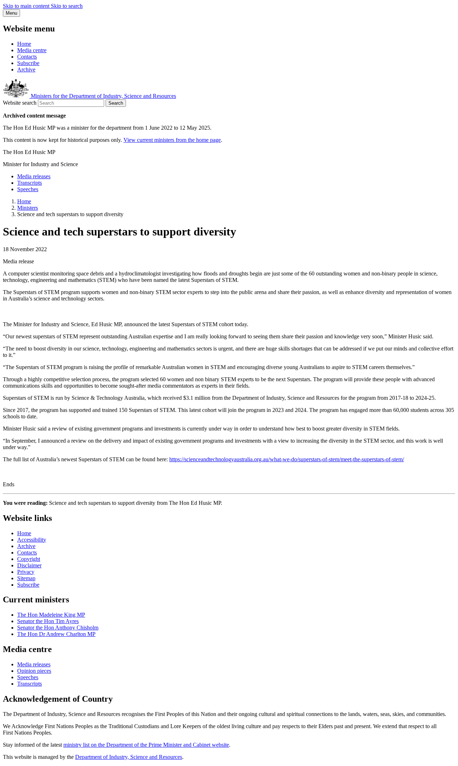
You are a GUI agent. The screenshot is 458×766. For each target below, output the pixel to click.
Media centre (32, 50)
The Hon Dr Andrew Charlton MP (56, 634)
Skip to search (67, 6)
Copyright (28, 559)
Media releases (33, 176)
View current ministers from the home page (172, 140)
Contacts (27, 57)
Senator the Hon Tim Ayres (48, 621)
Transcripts (29, 183)
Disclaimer (29, 565)
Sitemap (26, 578)
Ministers (27, 208)
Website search (19, 103)
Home (24, 44)
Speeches (27, 189)
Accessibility (31, 540)
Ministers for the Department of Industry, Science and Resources (102, 96)
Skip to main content (27, 6)
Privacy (25, 572)
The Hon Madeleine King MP (51, 615)
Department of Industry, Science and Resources (128, 757)
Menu (11, 13)
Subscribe (28, 63)
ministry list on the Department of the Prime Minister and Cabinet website (146, 745)
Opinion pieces (34, 671)
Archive (26, 69)
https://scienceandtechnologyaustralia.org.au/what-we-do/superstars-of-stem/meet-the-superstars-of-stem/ (286, 459)
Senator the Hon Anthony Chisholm (57, 628)
